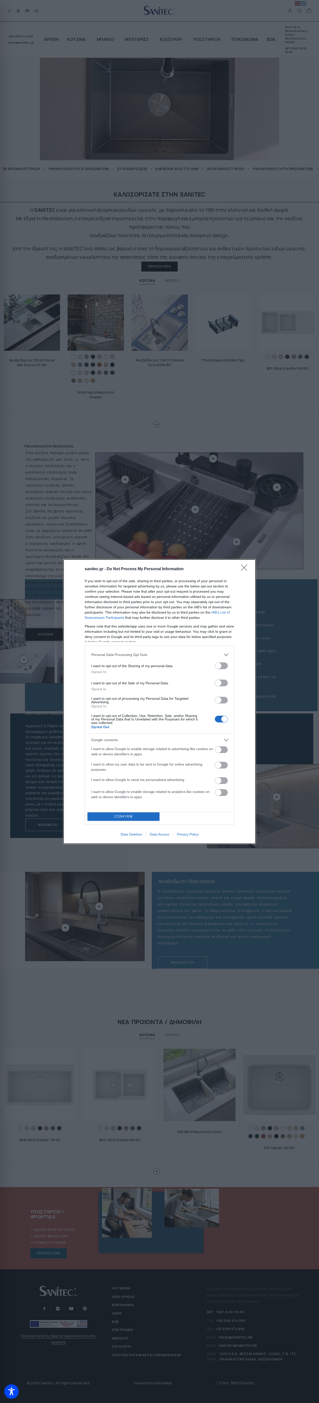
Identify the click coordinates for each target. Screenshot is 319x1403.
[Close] (245, 569)
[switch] (221, 665)
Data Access (159, 834)
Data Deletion (131, 834)
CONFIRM (123, 816)
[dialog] (159, 702)
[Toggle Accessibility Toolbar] (11, 1391)
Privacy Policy (188, 834)
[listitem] (159, 654)
